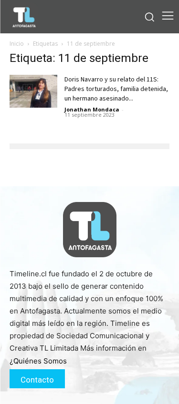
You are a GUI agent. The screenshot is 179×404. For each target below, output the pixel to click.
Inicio (17, 44)
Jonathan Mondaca (91, 109)
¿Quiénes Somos (38, 360)
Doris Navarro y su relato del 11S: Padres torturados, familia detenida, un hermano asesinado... (116, 89)
